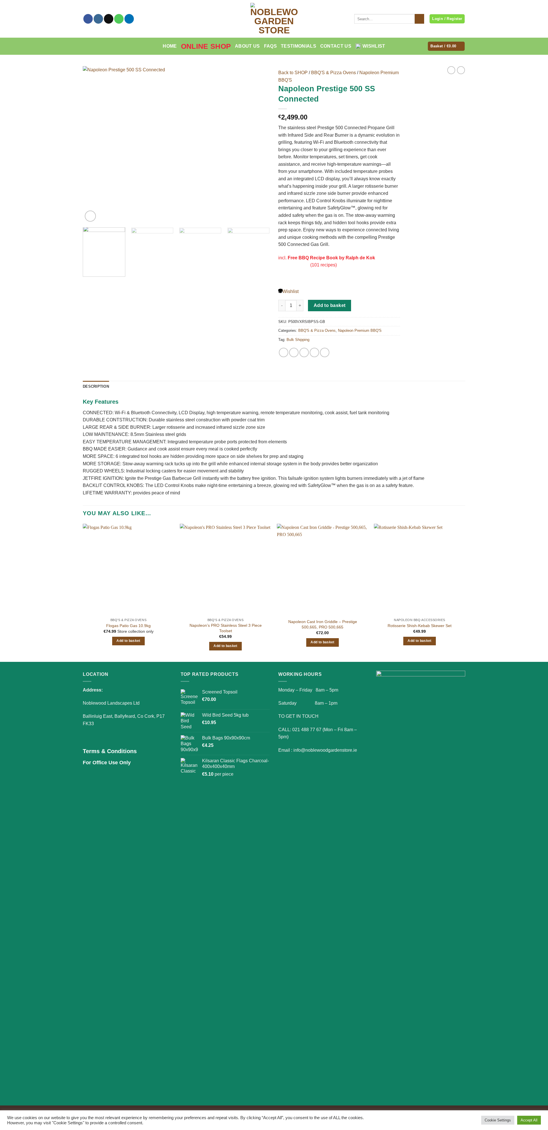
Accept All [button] (529, 1120)
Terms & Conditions (110, 751)
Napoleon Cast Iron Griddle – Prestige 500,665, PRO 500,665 (322, 624)
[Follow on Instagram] (98, 19)
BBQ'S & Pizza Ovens (333, 72)
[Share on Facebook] (283, 352)
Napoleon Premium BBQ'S (360, 330)
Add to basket (330, 305)
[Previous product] (461, 70)
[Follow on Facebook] (88, 19)
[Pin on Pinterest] (314, 352)
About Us (247, 46)
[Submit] (419, 19)
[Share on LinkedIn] (324, 352)
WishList (373, 46)
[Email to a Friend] (304, 352)
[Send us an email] (108, 19)
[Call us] (119, 19)
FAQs (270, 46)
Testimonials (298, 46)
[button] (446, 46)
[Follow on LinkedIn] (129, 19)
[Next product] (451, 70)
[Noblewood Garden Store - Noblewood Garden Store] (274, 18)
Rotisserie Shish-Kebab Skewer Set (420, 625)
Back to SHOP (293, 72)
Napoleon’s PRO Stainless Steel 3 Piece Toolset (226, 628)
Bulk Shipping (298, 339)
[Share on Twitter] (294, 352)
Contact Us (335, 46)
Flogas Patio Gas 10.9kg (128, 625)
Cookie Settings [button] (498, 1120)
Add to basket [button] (128, 640)
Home (170, 46)
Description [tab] (96, 386)
